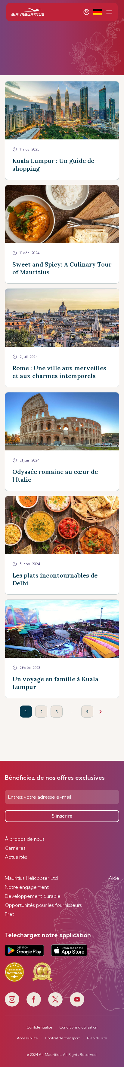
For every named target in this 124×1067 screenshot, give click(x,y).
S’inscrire (62, 816)
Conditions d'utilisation (79, 1027)
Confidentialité (39, 1027)
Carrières (15, 848)
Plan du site (97, 1038)
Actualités (16, 857)
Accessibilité (27, 1038)
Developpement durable (32, 896)
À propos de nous (25, 839)
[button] (97, 12)
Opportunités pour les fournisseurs (43, 905)
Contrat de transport (62, 1038)
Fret (9, 914)
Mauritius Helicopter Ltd (31, 878)
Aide (114, 878)
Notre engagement (27, 887)
